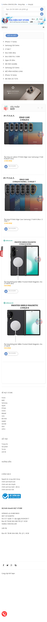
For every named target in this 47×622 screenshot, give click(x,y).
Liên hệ (4, 452)
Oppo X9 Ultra (10, 60)
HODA (4, 411)
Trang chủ (5, 444)
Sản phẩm (5, 447)
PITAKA (4, 408)
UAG (3, 416)
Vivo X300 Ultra (10, 53)
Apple (3, 405)
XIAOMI (4, 424)
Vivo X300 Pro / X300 (12, 56)
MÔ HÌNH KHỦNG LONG (14, 71)
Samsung (4, 403)
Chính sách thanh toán (8, 482)
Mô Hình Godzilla (11, 64)
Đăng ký (30, 4)
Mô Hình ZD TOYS (11, 79)
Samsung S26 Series (12, 45)
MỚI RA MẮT (12, 35)
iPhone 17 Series (11, 42)
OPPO (3, 429)
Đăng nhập (21, 4)
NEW (3, 400)
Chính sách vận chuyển (9, 484)
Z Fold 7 (8, 49)
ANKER (4, 421)
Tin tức (4, 449)
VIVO (3, 426)
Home (3, 398)
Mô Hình (4, 419)
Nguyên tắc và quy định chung (11, 479)
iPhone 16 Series (11, 75)
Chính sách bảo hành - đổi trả (11, 487)
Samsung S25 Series (12, 68)
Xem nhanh (23, 128)
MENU (5, 27)
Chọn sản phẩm (12, 166)
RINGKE (4, 413)
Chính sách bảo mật (8, 489)
